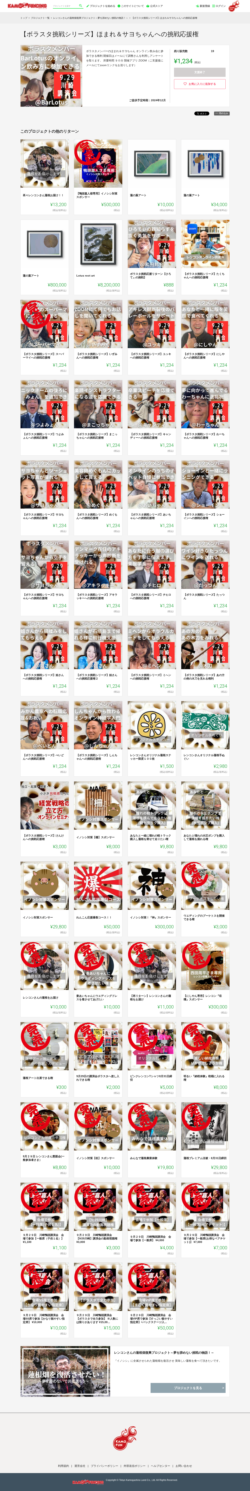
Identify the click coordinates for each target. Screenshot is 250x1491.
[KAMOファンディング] (27, 3)
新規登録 (205, 5)
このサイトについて (132, 5)
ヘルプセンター (160, 1465)
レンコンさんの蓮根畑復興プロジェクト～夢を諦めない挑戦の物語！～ (164, 1352)
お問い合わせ (184, 1465)
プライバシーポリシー (104, 1465)
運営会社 (79, 1465)
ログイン (221, 5)
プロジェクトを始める (102, 5)
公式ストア (156, 5)
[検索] (81, 6)
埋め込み (223, 113)
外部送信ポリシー (135, 1465)
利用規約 (63, 1465)
